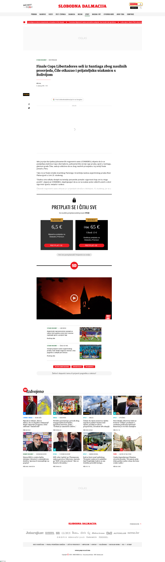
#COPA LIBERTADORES (62, 367)
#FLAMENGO (90, 367)
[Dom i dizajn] (109, 533)
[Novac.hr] (133, 533)
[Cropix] (62, 537)
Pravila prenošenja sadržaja (55, 544)
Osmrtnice (130, 14)
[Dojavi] (28, 6)
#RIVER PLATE (77, 367)
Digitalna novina (114, 544)
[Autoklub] (120, 533)
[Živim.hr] (75, 533)
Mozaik (80, 14)
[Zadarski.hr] (91, 537)
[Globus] (66, 533)
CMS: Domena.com (98, 555)
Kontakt (94, 544)
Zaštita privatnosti (73, 544)
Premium (34, 14)
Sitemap (129, 544)
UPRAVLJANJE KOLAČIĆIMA (82, 550)
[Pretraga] (141, 8)
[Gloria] (83, 533)
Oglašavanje (103, 544)
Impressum (85, 544)
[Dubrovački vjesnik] (76, 537)
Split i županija (61, 14)
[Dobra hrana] (98, 533)
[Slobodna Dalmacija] (82, 6)
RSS (123, 544)
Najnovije (43, 14)
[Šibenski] (103, 537)
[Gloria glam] (89, 533)
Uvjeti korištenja (38, 544)
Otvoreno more (109, 14)
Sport (87, 14)
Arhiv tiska (120, 14)
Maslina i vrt (96, 14)
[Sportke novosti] (58, 533)
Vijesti (51, 14)
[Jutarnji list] (35, 533)
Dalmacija (71, 14)
